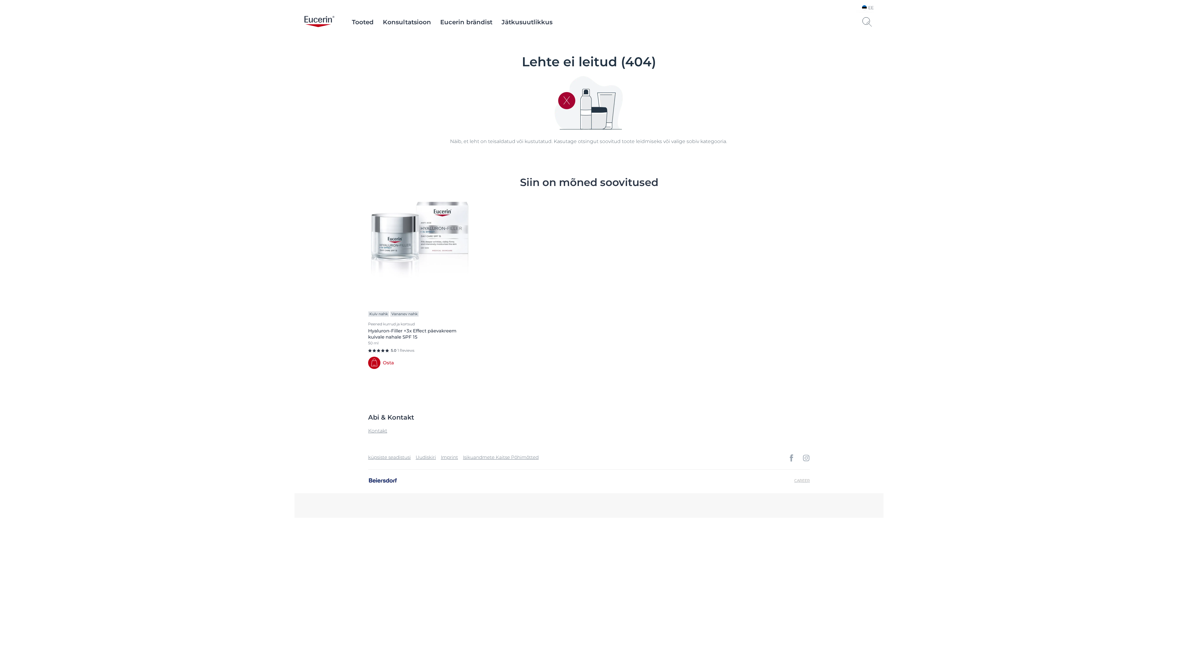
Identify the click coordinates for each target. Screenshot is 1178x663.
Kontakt (377, 431)
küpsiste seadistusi (389, 457)
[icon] (791, 458)
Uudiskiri (426, 457)
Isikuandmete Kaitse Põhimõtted (501, 457)
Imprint (449, 457)
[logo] (319, 22)
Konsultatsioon (407, 22)
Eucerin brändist (466, 22)
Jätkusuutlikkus (527, 22)
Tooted (363, 22)
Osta (388, 363)
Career (802, 480)
